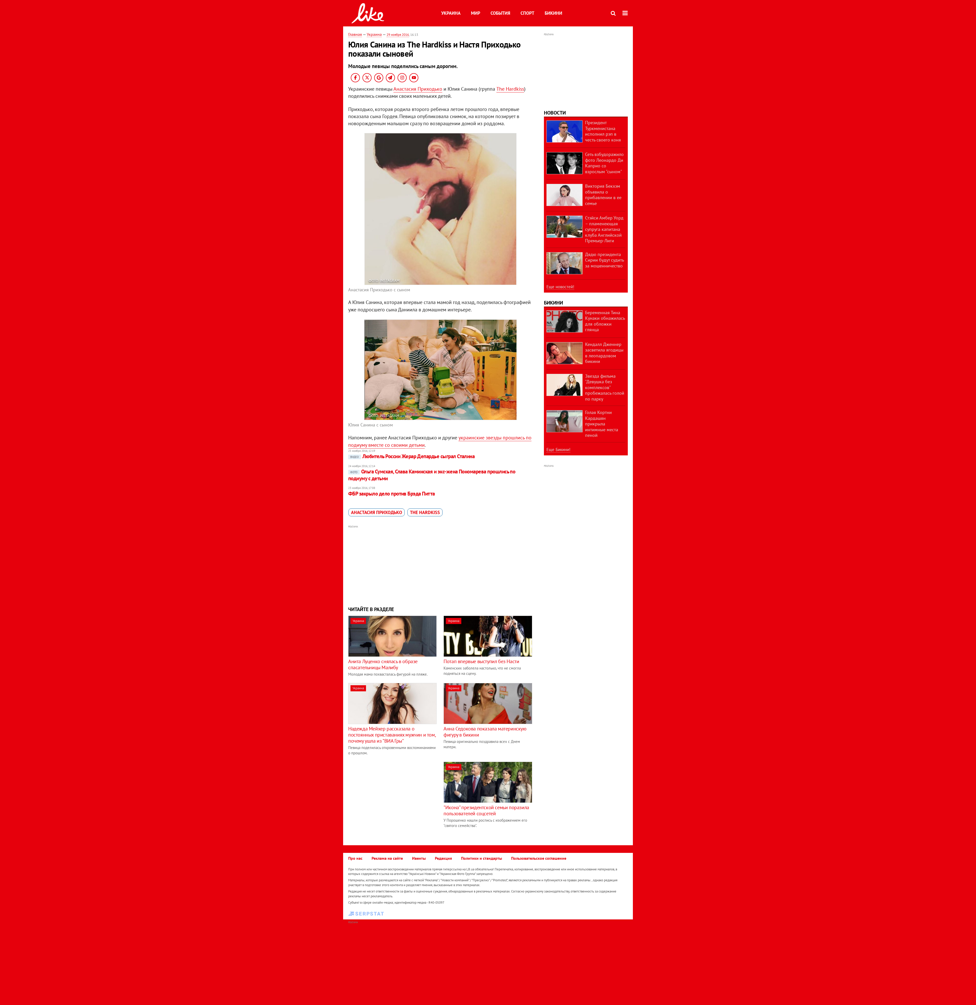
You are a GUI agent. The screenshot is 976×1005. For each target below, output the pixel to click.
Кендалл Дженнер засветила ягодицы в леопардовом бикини (604, 352)
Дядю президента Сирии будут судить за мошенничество (604, 260)
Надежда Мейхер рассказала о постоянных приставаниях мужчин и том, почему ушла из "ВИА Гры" (391, 734)
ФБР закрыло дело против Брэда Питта (391, 493)
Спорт (527, 13)
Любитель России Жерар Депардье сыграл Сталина (412, 456)
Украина (451, 13)
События (500, 13)
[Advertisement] (440, 565)
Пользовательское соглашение (538, 858)
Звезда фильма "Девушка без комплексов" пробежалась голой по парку (604, 387)
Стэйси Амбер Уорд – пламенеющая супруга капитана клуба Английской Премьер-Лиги (604, 229)
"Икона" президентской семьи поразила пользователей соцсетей (486, 810)
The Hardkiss (510, 89)
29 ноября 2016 (398, 35)
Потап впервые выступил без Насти (481, 661)
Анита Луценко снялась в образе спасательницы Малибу (383, 664)
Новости (555, 112)
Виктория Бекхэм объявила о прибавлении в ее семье (603, 194)
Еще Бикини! (558, 449)
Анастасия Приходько (417, 89)
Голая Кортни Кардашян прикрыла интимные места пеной (601, 423)
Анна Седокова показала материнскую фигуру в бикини (485, 731)
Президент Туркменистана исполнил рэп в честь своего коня (603, 131)
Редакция (443, 858)
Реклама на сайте (387, 858)
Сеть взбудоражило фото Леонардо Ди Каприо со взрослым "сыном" (604, 162)
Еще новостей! (560, 287)
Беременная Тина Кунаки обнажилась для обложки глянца (605, 321)
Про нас (355, 858)
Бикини (553, 13)
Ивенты (419, 858)
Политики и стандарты (481, 858)
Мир (475, 13)
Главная (355, 34)
